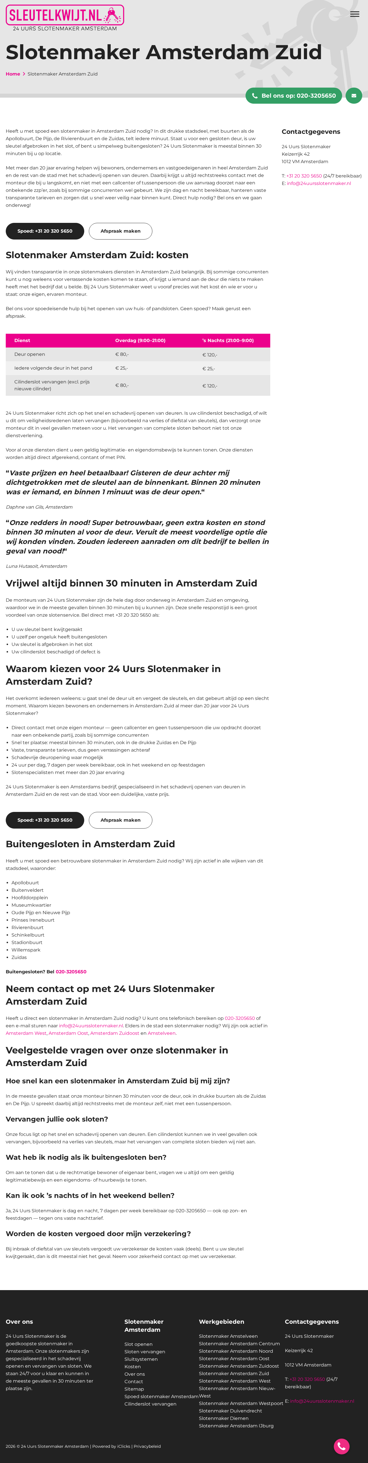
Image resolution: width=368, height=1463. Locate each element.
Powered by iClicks (111, 1446)
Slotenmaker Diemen (224, 1418)
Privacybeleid (147, 1446)
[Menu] (354, 14)
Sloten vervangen (144, 1351)
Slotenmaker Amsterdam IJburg (236, 1426)
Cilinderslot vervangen (150, 1404)
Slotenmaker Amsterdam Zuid (234, 1373)
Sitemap (134, 1389)
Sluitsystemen (141, 1359)
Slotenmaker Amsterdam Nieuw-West (237, 1392)
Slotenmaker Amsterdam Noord (236, 1351)
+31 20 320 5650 (304, 176)
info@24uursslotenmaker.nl (91, 1025)
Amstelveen (162, 1033)
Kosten (132, 1366)
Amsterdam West (26, 1033)
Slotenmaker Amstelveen (228, 1336)
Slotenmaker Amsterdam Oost (234, 1358)
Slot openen (138, 1344)
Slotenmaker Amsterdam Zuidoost (239, 1366)
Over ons (134, 1374)
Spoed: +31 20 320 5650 (45, 231)
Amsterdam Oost (68, 1033)
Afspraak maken (121, 231)
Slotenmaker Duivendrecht (230, 1411)
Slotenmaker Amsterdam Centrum (239, 1343)
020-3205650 (299, 95)
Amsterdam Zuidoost (114, 1033)
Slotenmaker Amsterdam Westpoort (241, 1403)
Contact (133, 1381)
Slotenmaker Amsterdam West (235, 1381)
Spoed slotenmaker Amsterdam (161, 1396)
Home (13, 74)
